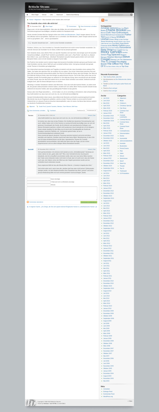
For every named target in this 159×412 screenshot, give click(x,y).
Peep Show (107, 49)
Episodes (121, 35)
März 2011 (106, 273)
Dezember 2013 (108, 191)
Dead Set (114, 35)
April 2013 (106, 211)
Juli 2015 (106, 143)
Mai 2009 (106, 328)
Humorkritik (123, 138)
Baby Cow (121, 28)
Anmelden (106, 389)
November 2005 (108, 366)
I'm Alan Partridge (123, 39)
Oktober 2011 (107, 256)
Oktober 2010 (107, 286)
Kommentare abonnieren (36, 202)
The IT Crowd (108, 61)
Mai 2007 (106, 356)
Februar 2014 (107, 186)
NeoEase (46, 403)
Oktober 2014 (107, 166)
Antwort (90, 115)
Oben (130, 401)
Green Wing (113, 39)
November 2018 (108, 118)
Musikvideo (123, 146)
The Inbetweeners (126, 59)
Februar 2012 (107, 246)
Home (27, 15)
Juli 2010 (106, 293)
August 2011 (107, 261)
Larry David (112, 43)
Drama (122, 136)
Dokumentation (124, 133)
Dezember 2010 (108, 281)
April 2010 (106, 301)
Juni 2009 (106, 326)
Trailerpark (123, 171)
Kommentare (72, 26)
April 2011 (106, 271)
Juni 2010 (106, 296)
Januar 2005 (107, 371)
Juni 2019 (106, 100)
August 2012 (107, 231)
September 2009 (108, 318)
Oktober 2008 (107, 343)
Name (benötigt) (55, 179)
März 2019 (106, 108)
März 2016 (106, 128)
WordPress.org (108, 396)
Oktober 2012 (107, 226)
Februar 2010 (107, 306)
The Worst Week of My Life (113, 66)
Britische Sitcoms (39, 6)
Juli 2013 (106, 203)
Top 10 (122, 168)
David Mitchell (106, 35)
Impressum (59, 14)
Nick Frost (108, 47)
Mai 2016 (106, 123)
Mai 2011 (106, 268)
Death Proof (42, 106)
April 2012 (106, 241)
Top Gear (125, 66)
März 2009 (106, 333)
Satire (121, 153)
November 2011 (108, 253)
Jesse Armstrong (107, 41)
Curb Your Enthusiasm (117, 32)
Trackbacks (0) (81, 110)
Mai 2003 (106, 381)
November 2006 (108, 358)
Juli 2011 (106, 263)
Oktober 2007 (107, 353)
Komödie (122, 143)
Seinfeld (124, 52)
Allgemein (38, 19)
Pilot (121, 151)
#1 (54, 115)
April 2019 (106, 105)
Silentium (59, 106)
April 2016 (106, 126)
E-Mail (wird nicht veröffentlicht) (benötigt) (62, 182)
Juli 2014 (106, 173)
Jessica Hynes (118, 41)
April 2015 (106, 151)
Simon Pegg (106, 55)
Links (51, 14)
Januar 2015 (107, 158)
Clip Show (123, 108)
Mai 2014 (106, 178)
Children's (123, 103)
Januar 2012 (107, 248)
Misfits (110, 45)
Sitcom (122, 156)
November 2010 (108, 283)
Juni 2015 (106, 146)
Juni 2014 (106, 176)
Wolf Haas (75, 106)
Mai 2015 (106, 148)
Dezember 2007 (108, 348)
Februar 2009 (107, 336)
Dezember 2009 (108, 311)
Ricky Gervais (111, 52)
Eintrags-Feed (107, 391)
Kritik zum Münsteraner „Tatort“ (70, 34)
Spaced (115, 54)
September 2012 (108, 228)
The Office (113, 63)
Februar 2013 (107, 216)
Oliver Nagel (34, 14)
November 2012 (108, 223)
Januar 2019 (107, 113)
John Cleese (126, 41)
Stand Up (123, 163)
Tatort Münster (67, 106)
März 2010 (106, 303)
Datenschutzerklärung (72, 14)
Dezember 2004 (108, 373)
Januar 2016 (107, 133)
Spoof (121, 161)
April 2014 (106, 181)
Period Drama (124, 148)
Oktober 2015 (107, 141)
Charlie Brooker (116, 30)
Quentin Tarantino (51, 106)
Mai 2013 (106, 208)
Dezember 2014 (108, 161)
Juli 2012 (106, 233)
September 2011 (108, 258)
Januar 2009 (107, 338)
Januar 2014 (107, 188)
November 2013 (108, 193)
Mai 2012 (106, 238)
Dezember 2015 (108, 136)
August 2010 (107, 291)
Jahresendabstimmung (127, 141)
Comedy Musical (125, 119)
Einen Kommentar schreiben (89, 26)
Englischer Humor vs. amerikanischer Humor (80, 207)
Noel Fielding (115, 47)
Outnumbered (125, 47)
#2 (54, 149)
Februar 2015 (107, 156)
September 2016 (108, 121)
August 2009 (107, 321)
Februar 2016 (107, 131)
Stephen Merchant (114, 57)
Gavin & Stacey (110, 37)
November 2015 (108, 138)
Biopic (122, 100)
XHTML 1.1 (55, 403)
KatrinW (30, 149)
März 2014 (106, 183)
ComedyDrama (124, 131)
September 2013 (108, 198)
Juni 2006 (106, 363)
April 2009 (106, 331)
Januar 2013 (107, 218)
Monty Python (118, 45)
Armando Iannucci (109, 28)
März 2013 (106, 213)
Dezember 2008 (108, 341)
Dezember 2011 (108, 251)
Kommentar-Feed (108, 394)
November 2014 (108, 163)
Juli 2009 (106, 323)
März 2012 (106, 243)
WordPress (31, 402)
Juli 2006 (106, 361)
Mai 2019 (106, 103)
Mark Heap (120, 43)
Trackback (53, 110)
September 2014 (108, 168)
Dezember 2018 (108, 116)
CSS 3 (63, 403)
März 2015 (106, 153)
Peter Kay (125, 50)
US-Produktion (124, 173)
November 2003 (108, 378)
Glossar (44, 14)
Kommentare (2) (91, 110)
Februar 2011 (107, 276)
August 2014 (107, 171)
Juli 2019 (106, 98)
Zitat (94, 115)
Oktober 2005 (107, 368)
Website (53, 184)
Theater (122, 166)
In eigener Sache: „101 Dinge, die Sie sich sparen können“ (47, 207)
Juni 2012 (106, 236)
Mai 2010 (106, 298)
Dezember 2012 (108, 221)
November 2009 (108, 313)
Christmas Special (125, 105)
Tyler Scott (106, 77)
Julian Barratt (104, 43)
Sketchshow (123, 158)
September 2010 (108, 288)
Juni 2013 (106, 206)
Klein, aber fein (117, 77)
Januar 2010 (107, 308)
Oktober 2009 (107, 316)
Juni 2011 (106, 266)
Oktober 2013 (107, 196)
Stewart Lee (115, 59)
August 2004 (107, 376)
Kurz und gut (113, 88)
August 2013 (107, 201)
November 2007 (108, 351)
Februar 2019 (107, 111)
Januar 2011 (107, 278)
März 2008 (106, 346)
